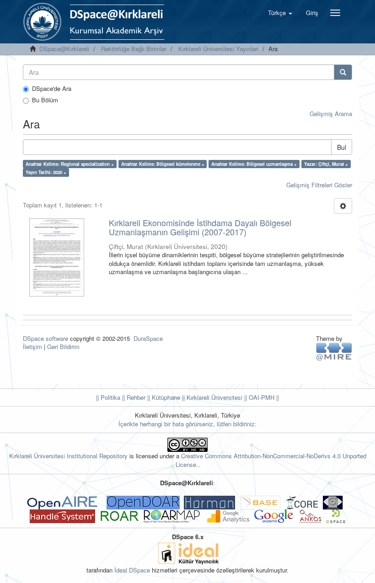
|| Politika (108, 397)
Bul (341, 147)
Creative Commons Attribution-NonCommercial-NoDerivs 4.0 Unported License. (271, 460)
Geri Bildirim (63, 346)
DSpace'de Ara (51, 89)
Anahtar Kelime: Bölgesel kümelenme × (162, 164)
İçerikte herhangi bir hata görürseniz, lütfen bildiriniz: (187, 423)
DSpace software (45, 338)
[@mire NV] (334, 351)
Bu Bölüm (45, 100)
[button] (280, 12)
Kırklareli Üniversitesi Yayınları (218, 48)
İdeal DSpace (132, 570)
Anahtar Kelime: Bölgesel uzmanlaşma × (254, 164)
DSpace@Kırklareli (64, 48)
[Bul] (343, 72)
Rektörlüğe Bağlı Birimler (133, 48)
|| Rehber (132, 397)
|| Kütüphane (162, 397)
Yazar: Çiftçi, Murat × (326, 164)
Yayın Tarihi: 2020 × (46, 172)
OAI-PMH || (263, 397)
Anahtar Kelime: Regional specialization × (70, 164)
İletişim (32, 346)
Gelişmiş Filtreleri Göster (319, 184)
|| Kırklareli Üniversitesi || (213, 397)
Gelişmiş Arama (331, 113)
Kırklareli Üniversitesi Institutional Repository (68, 455)
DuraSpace (148, 338)
